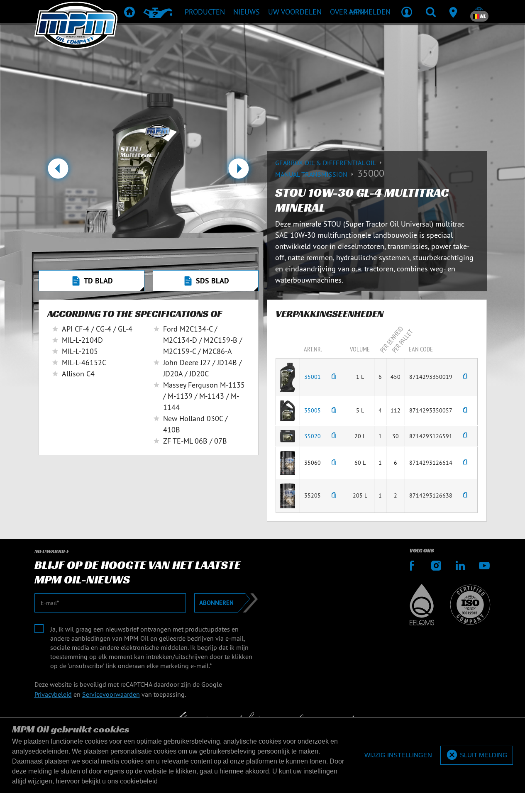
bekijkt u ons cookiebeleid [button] (119, 781)
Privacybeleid (53, 694)
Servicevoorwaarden (111, 694)
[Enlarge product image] (287, 376)
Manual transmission (312, 174)
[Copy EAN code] (465, 377)
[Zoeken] (431, 11)
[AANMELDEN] (407, 11)
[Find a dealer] (455, 11)
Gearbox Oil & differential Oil (326, 163)
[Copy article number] (334, 377)
